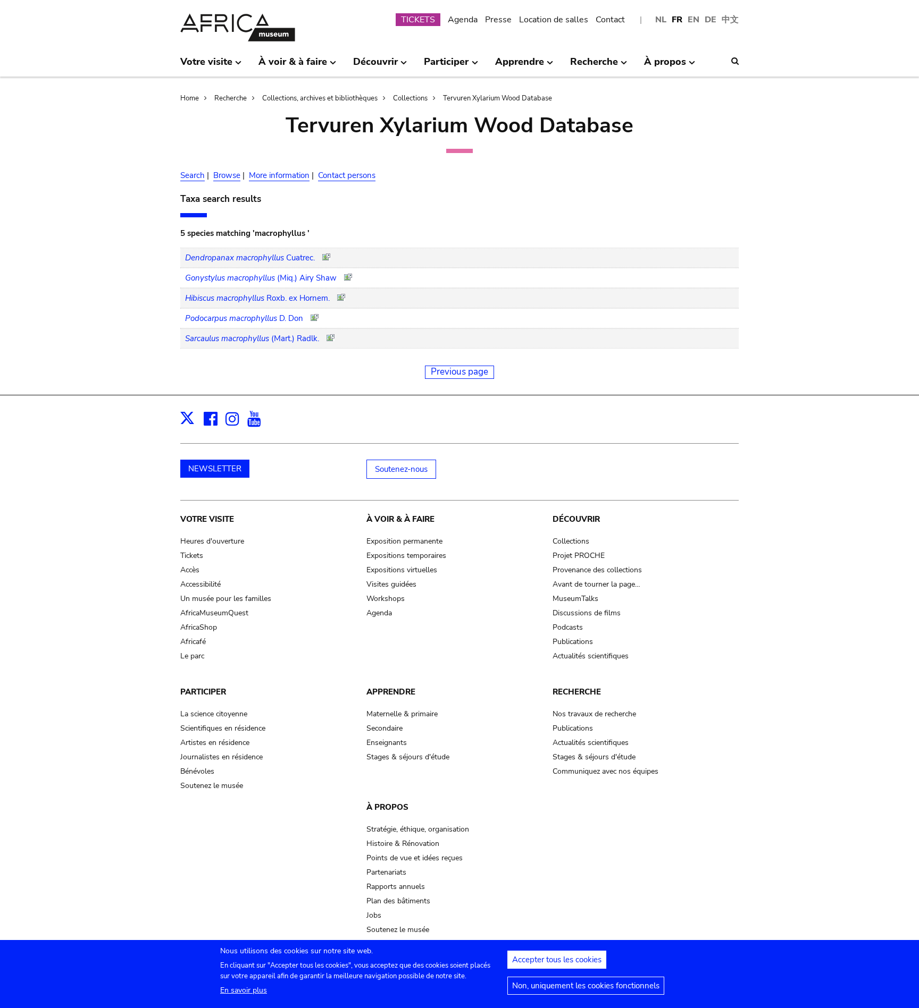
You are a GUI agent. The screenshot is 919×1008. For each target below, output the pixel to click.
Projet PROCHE (579, 555)
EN (693, 20)
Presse (498, 20)
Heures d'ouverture (212, 541)
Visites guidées (391, 584)
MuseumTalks (575, 599)
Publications (573, 642)
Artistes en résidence (214, 743)
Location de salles (553, 20)
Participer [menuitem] (446, 66)
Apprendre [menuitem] (519, 66)
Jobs (373, 915)
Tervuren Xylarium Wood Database (497, 98)
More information (279, 175)
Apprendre (390, 692)
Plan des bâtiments (398, 901)
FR (677, 20)
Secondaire (384, 728)
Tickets (191, 555)
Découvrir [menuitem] (375, 66)
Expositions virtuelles (401, 570)
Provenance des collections (597, 570)
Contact (610, 20)
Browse (226, 175)
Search (192, 175)
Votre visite (207, 519)
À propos (387, 807)
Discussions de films (587, 613)
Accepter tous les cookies (556, 959)
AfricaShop (198, 627)
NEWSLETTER (214, 468)
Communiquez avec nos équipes (605, 771)
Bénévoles (197, 771)
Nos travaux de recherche (594, 714)
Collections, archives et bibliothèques (320, 98)
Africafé (193, 642)
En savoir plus (243, 990)
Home (189, 98)
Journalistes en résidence (221, 757)
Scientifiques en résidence (222, 728)
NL (660, 20)
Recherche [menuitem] (594, 66)
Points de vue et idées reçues (414, 858)
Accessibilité (200, 584)
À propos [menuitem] (665, 66)
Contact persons (346, 175)
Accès (189, 570)
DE (710, 20)
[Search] (735, 61)
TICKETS (418, 20)
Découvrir (576, 519)
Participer (203, 692)
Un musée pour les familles (225, 599)
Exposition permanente (404, 541)
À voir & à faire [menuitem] (292, 66)
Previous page (459, 372)
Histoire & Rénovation (402, 843)
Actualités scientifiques (591, 656)
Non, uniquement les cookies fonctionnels (585, 985)
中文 (730, 20)
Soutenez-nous (401, 469)
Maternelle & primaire (402, 714)
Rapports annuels (395, 887)
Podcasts (568, 627)
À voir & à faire (400, 519)
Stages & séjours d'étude (407, 757)
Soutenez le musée (211, 786)
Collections (410, 98)
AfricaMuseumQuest (214, 613)
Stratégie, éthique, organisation (417, 829)
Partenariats (386, 872)
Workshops (385, 599)
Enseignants (386, 743)
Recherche (230, 98)
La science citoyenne (213, 714)
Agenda (463, 20)
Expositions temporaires (406, 555)
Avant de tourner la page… (596, 584)
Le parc (192, 656)
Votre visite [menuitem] (206, 66)
